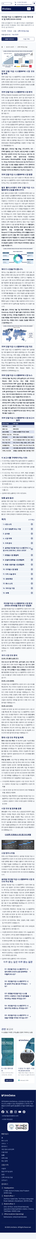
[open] (32, 9)
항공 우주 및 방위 (7, 1171)
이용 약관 (4, 1152)
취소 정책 (4, 1161)
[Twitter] (7, 1111)
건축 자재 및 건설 (23, 31)
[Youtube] (19, 1111)
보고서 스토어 (10, 47)
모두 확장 (31, 520)
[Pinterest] (24, 1111)
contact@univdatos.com (24, 4)
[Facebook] (2, 1111)
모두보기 (4, 1180)
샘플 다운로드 (9, 39)
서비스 (3, 1143)
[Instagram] (15, 1111)
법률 (2, 1155)
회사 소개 (4, 1141)
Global (9, 31)
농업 (2, 1174)
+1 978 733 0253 (22, 2)
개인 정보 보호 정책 (7, 1149)
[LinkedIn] (11, 1111)
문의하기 (4, 1146)
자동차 (3, 1169)
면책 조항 (4, 1158)
